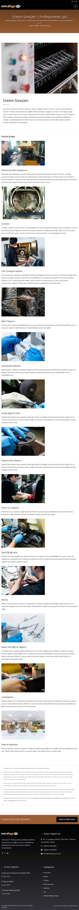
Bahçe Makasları (64, 798)
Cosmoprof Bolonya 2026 (10, 890)
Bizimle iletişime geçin (51, 896)
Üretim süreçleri (45, 26)
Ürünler (46, 880)
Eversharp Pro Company (20, 905)
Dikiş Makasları (56, 798)
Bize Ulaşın (12, 800)
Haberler (47, 888)
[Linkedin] (7, 853)
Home (31, 26)
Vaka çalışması (49, 884)
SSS (45, 892)
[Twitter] (5, 853)
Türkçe (76, 1)
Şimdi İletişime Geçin (67, 819)
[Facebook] (2, 853)
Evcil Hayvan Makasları (45, 798)
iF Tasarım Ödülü (7, 881)
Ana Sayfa (47, 872)
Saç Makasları (35, 798)
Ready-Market (73, 906)
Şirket (36, 26)
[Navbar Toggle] (76, 6)
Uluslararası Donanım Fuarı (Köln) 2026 (15, 873)
